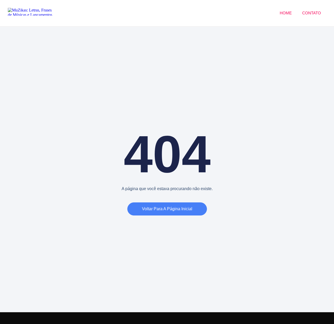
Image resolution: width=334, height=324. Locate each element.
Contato (311, 13)
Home (286, 13)
